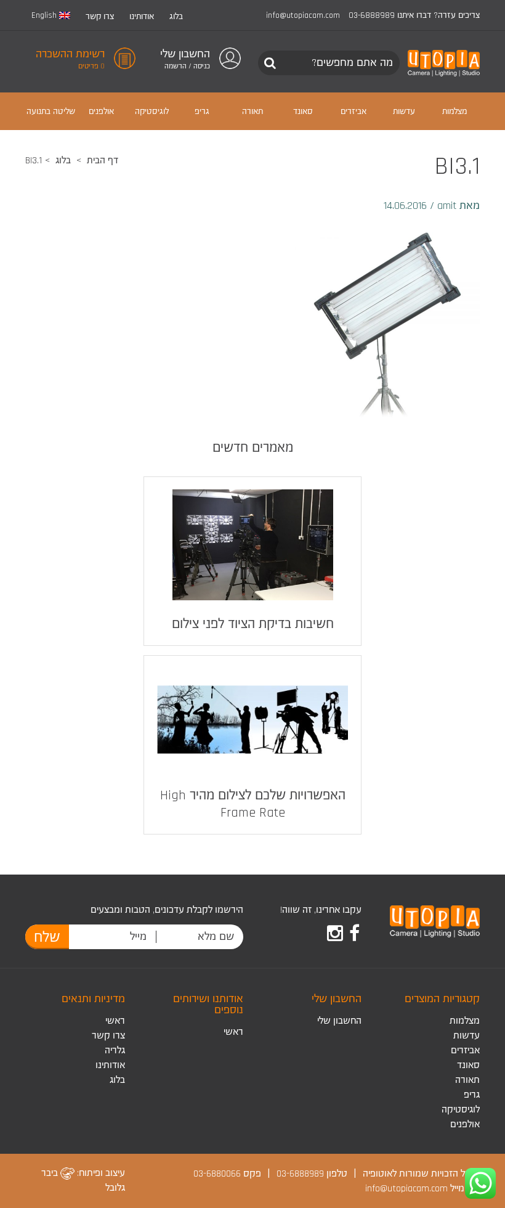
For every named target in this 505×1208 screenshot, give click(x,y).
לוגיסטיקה (461, 1109)
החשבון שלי (339, 1020)
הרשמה (175, 66)
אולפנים (465, 1124)
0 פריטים (91, 66)
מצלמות (465, 1020)
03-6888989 (372, 15)
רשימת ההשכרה (70, 54)
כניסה (201, 66)
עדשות (466, 1035)
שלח (47, 937)
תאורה (467, 1080)
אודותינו (141, 16)
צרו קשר (100, 16)
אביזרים (465, 1050)
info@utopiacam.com (303, 15)
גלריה (115, 1050)
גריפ (472, 1094)
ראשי (233, 1032)
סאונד (468, 1065)
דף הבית (102, 160)
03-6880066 (217, 1173)
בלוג (176, 16)
